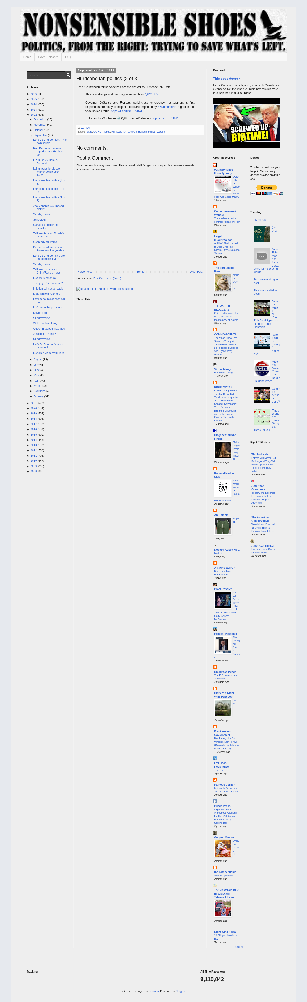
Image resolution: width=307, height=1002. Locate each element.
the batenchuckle (225, 872)
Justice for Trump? (44, 333)
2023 (34, 109)
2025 (34, 99)
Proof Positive (223, 589)
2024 (34, 104)
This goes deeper (226, 78)
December (40, 119)
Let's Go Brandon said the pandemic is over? (49, 257)
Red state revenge (44, 278)
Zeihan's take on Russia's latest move (48, 235)
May (37, 375)
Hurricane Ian (118, 131)
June (37, 370)
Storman (154, 991)
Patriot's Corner (224, 784)
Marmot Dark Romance (236, 282)
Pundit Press (222, 806)
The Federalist (260, 454)
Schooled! (39, 219)
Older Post (196, 271)
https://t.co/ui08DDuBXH (127, 111)
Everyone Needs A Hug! (236, 847)
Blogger (180, 991)
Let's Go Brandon (137, 131)
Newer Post (85, 271)
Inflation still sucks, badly (48, 288)
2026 (34, 93)
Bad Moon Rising (223, 372)
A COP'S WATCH (225, 567)
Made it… (219, 553)
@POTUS (151, 94)
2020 (34, 408)
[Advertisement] (265, 633)
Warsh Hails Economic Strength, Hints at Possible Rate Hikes (263, 527)
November (40, 124)
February (39, 391)
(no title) (274, 229)
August (38, 359)
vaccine (161, 131)
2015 (34, 434)
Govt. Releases (48, 57)
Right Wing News (225, 932)
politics (152, 131)
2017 (34, 424)
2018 (34, 418)
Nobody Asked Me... (227, 549)
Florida (106, 131)
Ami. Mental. (222, 515)
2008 (34, 471)
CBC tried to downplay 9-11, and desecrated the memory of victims (226, 316)
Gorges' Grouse (224, 837)
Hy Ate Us (260, 220)
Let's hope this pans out (47, 307)
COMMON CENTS (225, 334)
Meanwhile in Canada (46, 293)
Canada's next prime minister (45, 226)
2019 (34, 413)
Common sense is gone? (276, 395)
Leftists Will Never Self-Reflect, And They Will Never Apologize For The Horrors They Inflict (264, 465)
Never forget (40, 312)
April (37, 380)
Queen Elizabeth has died (49, 328)
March (38, 385)
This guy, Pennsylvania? (48, 283)
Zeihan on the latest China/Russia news (46, 271)
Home (27, 57)
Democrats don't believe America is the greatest (49, 249)
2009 (34, 466)
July (36, 364)
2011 (34, 455)
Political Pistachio (225, 634)
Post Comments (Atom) (107, 278)
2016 (34, 429)
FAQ (68, 57)
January (39, 396)
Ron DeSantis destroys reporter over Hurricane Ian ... (49, 151)
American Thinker (262, 545)
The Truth (219, 770)
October (39, 130)
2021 (34, 403)
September (41, 135)
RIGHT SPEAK (223, 387)
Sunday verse (41, 214)
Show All (239, 947)
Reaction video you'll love (49, 353)
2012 (34, 450)
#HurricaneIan (167, 107)
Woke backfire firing (45, 323)
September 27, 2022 (164, 118)
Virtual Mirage (223, 369)
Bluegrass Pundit (225, 672)
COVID (97, 131)
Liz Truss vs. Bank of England (45, 161)
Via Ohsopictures (223, 875)
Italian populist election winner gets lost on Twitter (47, 172)
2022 (89, 131)
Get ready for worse (45, 242)
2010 (34, 460)
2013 (34, 445)
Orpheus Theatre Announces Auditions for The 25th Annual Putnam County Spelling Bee (225, 816)
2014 (34, 439)
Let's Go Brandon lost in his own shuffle (50, 141)
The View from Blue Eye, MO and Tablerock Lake (226, 894)
